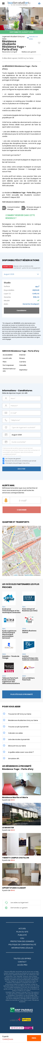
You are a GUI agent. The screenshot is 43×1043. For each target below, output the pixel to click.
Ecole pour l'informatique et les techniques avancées (11, 610)
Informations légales (22, 948)
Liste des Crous (25, 992)
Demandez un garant (19, 908)
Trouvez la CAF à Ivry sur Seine (19, 714)
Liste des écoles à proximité (19, 739)
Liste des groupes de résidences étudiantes (25, 997)
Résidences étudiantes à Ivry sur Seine (23, 720)
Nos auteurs (34, 992)
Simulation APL (13, 758)
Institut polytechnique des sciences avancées (30, 658)
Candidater (21, 310)
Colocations (21, 994)
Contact (22, 962)
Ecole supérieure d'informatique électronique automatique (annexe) (9, 634)
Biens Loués (27, 1000)
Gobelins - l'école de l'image (10, 657)
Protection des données (22, 941)
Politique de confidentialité (22, 944)
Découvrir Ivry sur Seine (17, 746)
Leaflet (15, 575)
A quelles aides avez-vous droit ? (21, 752)
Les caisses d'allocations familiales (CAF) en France (20, 998)
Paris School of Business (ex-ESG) (29, 610)
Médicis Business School (29, 631)
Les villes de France (11, 994)
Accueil (22, 928)
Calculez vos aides (15, 733)
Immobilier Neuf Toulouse (13, 992)
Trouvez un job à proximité (18, 727)
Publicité (22, 935)
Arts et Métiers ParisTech (28, 679)
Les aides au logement (19, 902)
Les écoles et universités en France (22, 999)
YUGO (8, 195)
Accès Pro (22, 965)
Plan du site (22, 932)
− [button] (5, 532)
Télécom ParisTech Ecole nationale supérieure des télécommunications (11, 680)
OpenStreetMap (28, 575)
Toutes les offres (22, 958)
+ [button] (5, 528)
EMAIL (34, 1038)
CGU (22, 938)
